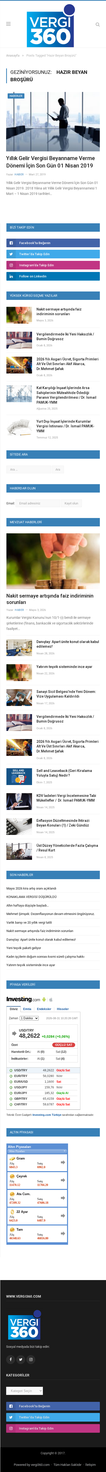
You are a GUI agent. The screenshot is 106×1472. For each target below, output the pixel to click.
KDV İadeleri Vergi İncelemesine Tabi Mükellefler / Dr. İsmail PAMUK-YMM (66, 798)
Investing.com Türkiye (47, 1114)
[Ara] (98, 24)
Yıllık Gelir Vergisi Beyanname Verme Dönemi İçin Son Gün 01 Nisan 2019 (50, 162)
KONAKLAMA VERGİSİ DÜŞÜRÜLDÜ (31, 897)
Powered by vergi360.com (32, 1465)
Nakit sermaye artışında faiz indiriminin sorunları (59, 311)
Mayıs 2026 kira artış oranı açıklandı (31, 888)
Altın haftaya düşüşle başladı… (27, 905)
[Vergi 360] (53, 24)
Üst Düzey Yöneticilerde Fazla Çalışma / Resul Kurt (67, 848)
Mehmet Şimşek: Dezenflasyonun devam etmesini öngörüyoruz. (50, 914)
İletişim (90, 1465)
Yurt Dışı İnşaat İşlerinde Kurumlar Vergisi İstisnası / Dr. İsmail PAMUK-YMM (65, 426)
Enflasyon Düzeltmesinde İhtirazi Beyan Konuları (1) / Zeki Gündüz (62, 823)
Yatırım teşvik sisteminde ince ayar (64, 667)
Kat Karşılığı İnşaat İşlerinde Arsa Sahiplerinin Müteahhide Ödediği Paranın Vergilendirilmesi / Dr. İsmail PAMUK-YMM (66, 395)
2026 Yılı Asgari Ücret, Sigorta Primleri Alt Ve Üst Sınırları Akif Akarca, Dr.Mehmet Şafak (67, 364)
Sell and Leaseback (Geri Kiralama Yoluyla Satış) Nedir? (64, 773)
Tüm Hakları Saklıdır (67, 1465)
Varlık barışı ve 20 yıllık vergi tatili (29, 922)
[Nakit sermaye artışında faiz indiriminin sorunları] (53, 561)
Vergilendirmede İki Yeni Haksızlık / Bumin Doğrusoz (65, 336)
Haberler (16, 96)
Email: (11, 503)
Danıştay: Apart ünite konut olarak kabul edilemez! (67, 644)
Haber (19, 174)
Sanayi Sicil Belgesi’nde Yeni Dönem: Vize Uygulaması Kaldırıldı (66, 694)
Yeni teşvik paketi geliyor (23, 948)
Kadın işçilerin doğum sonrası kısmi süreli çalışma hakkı (45, 956)
